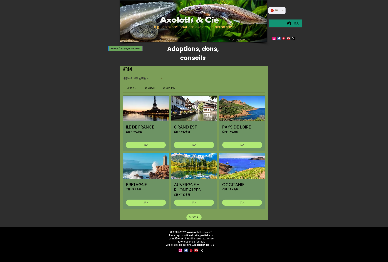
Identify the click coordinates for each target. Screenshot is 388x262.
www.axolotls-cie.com (199, 232)
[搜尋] (162, 78)
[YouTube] (288, 38)
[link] (131, 88)
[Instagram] (274, 38)
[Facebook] (279, 38)
